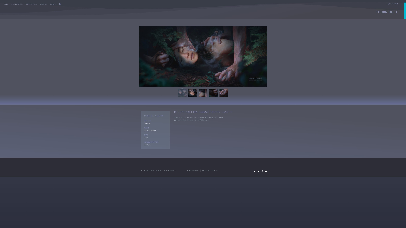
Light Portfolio (17, 4)
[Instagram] (262, 171)
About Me (43, 4)
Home (6, 4)
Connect (53, 4)
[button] (60, 4)
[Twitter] (258, 171)
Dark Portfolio (31, 4)
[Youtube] (266, 171)
